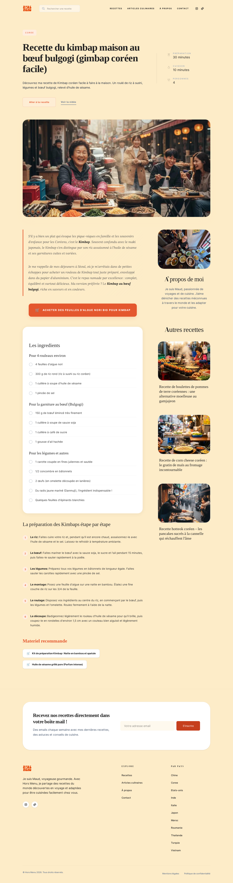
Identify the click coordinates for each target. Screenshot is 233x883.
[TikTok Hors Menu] (202, 8)
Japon (174, 812)
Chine (174, 775)
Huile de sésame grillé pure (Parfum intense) (55, 664)
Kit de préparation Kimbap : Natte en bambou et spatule (61, 653)
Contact (183, 8)
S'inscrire (188, 725)
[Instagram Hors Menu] (196, 8)
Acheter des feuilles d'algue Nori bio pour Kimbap (82, 310)
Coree (174, 782)
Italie (174, 805)
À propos (166, 8)
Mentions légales (170, 873)
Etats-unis (177, 790)
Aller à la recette (39, 102)
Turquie (175, 842)
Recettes (116, 8)
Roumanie (176, 827)
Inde (173, 797)
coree (29, 32)
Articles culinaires (141, 8)
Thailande (176, 835)
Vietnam (176, 850)
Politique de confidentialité (197, 873)
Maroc (174, 820)
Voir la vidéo (68, 102)
